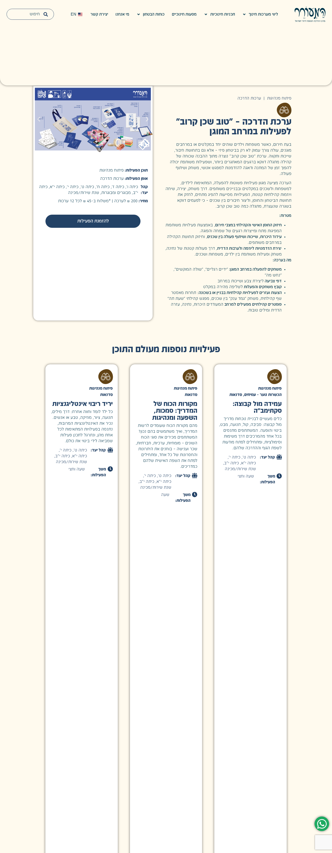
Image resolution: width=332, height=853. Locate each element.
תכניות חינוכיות (222, 14)
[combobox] (30, 14)
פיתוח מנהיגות (279, 98)
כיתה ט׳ (249, 457)
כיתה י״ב (231, 463)
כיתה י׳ (234, 457)
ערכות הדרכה (249, 98)
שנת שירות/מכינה (240, 469)
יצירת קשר (99, 14)
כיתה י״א (248, 463)
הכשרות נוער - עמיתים (263, 395)
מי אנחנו (122, 14)
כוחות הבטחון (154, 14)
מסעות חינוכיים (184, 14)
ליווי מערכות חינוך (263, 14)
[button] (39, 119)
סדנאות (235, 395)
